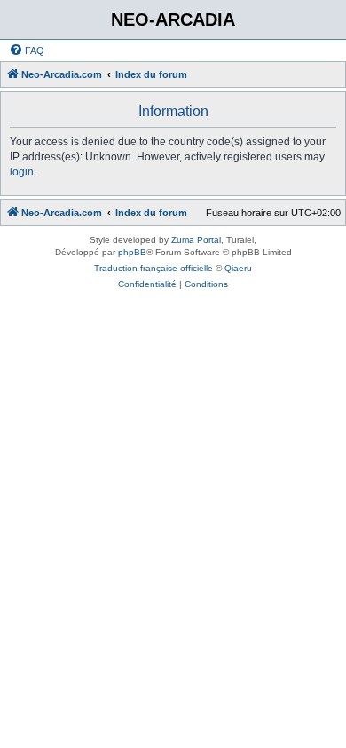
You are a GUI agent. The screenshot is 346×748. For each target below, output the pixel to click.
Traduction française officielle (153, 268)
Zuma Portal (196, 240)
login (22, 172)
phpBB (132, 252)
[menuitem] (26, 50)
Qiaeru (238, 268)
